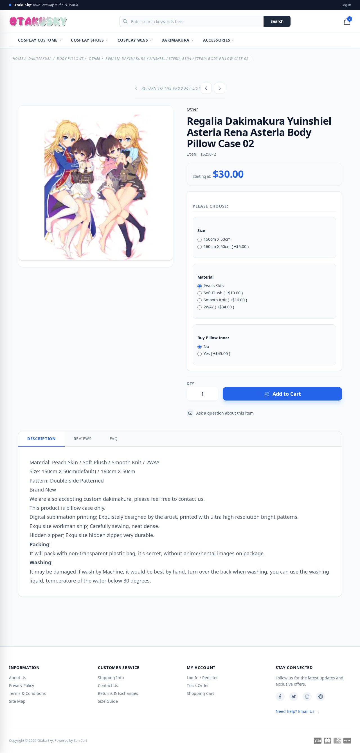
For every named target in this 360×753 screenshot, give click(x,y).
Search (277, 21)
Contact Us (108, 685)
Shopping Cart (200, 693)
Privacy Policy (21, 685)
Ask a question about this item (225, 413)
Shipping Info (111, 677)
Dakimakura (175, 40)
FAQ (114, 438)
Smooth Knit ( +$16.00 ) (225, 299)
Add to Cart (282, 393)
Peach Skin (214, 285)
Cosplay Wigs (133, 40)
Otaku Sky (45, 740)
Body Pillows (70, 58)
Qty (190, 383)
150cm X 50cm (217, 239)
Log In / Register (202, 677)
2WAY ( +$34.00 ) (219, 307)
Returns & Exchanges (118, 693)
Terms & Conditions (27, 693)
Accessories (216, 40)
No (206, 346)
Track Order (198, 685)
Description (41, 438)
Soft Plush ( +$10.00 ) (223, 292)
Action (228, 383)
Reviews (83, 438)
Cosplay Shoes (87, 40)
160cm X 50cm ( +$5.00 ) (226, 246)
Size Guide (108, 701)
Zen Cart (80, 740)
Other (95, 58)
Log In (346, 5)
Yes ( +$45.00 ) (217, 353)
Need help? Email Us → (298, 711)
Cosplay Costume (37, 40)
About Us (17, 677)
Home (18, 58)
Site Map (17, 701)
